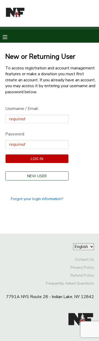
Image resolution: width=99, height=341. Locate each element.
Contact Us (84, 259)
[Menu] (9, 36)
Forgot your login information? (37, 198)
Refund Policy (82, 275)
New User (37, 176)
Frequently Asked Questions (70, 283)
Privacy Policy (82, 267)
